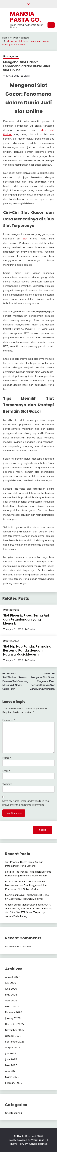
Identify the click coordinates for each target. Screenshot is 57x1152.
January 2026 (13, 1018)
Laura (27, 75)
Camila (31, 629)
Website (7, 783)
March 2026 (12, 1006)
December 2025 (14, 1024)
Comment (8, 720)
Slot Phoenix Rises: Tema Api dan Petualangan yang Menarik (26, 619)
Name (6, 757)
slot (25, 238)
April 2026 (11, 1000)
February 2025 (13, 1082)
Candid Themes (38, 1143)
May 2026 (11, 994)
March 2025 (12, 1076)
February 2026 (13, 1012)
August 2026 (12, 977)
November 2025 (14, 1029)
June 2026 (11, 988)
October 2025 (13, 1035)
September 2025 (15, 1041)
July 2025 (10, 1053)
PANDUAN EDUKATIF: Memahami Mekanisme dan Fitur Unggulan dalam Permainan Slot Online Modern (26, 885)
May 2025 (11, 1065)
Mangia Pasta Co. (25, 17)
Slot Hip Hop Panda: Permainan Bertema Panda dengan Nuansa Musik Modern (28, 650)
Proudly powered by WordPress (26, 1139)
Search (43, 829)
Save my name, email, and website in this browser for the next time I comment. (25, 802)
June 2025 (11, 1059)
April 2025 (11, 1071)
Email (6, 770)
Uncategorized (11, 56)
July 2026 (10, 982)
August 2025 (12, 1047)
